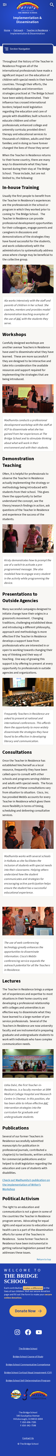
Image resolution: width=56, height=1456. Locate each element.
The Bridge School (28, 1348)
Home (7, 30)
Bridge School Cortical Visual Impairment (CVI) (28, 1372)
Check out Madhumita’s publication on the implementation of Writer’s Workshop (26, 1184)
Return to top (44, 1259)
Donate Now (25, 1311)
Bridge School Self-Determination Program (28, 1380)
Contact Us (28, 1438)
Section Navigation (20, 49)
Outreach (18, 30)
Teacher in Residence (37, 30)
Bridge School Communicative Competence (28, 1364)
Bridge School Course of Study (28, 1356)
